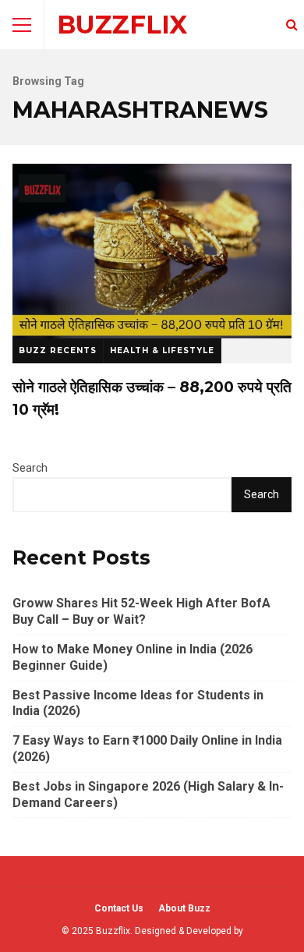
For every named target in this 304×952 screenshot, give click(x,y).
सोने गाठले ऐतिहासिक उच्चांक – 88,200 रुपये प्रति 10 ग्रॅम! (152, 251)
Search (30, 468)
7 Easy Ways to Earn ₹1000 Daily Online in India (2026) (147, 748)
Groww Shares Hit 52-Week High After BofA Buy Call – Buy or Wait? (141, 611)
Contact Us (118, 908)
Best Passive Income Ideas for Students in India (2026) (137, 703)
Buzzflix (122, 24)
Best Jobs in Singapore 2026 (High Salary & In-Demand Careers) (148, 794)
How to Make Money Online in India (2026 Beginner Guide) (132, 657)
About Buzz (184, 908)
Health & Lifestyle (162, 350)
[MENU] (21, 25)
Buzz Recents (58, 350)
